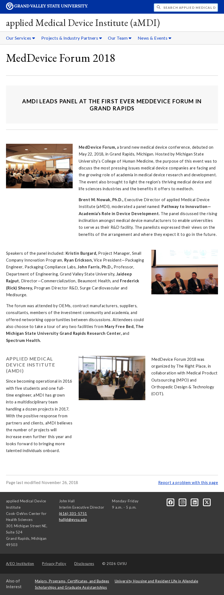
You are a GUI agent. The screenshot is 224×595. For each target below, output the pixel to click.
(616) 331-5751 (73, 513)
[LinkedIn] (195, 502)
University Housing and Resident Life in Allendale (156, 581)
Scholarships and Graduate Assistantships (71, 587)
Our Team (118, 37)
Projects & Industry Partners (70, 37)
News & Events (153, 37)
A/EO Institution (20, 563)
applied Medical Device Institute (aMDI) (83, 22)
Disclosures (84, 563)
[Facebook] (171, 502)
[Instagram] (183, 502)
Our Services (19, 37)
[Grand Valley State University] (47, 8)
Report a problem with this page (188, 482)
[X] (207, 502)
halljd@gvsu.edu (73, 519)
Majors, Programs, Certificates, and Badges (72, 581)
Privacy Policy (54, 563)
